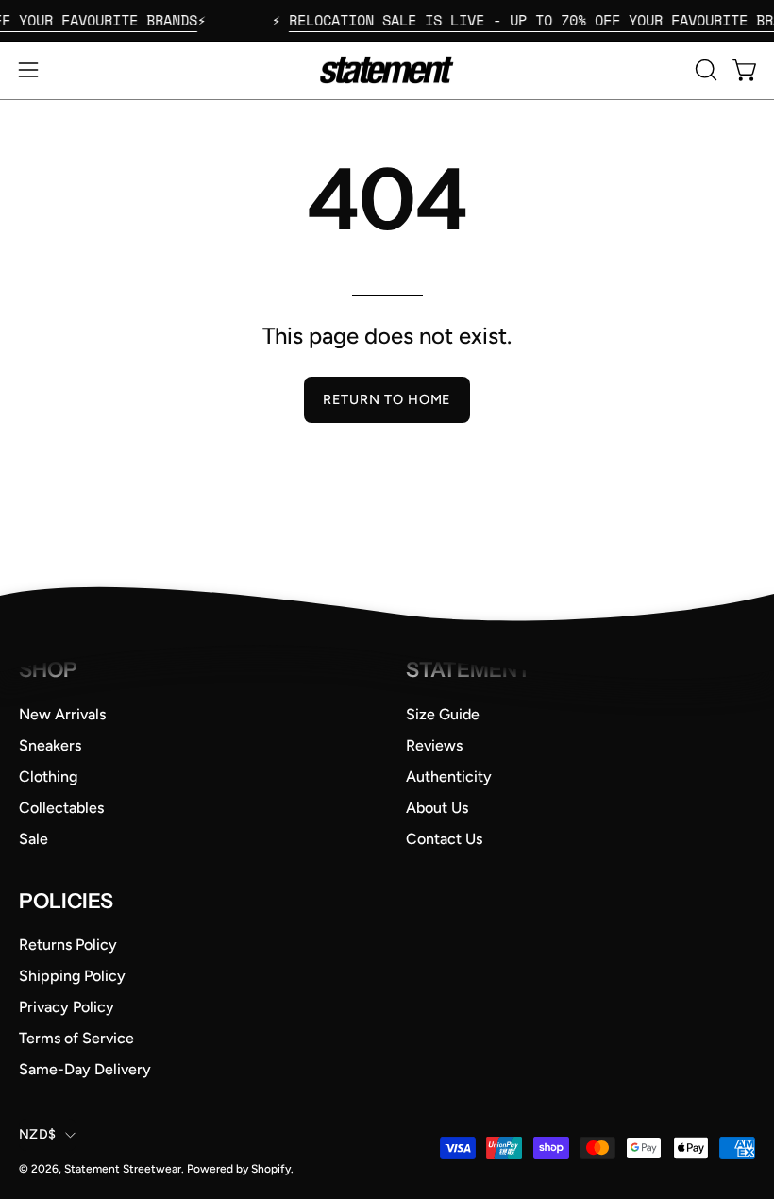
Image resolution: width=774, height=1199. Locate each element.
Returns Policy (68, 945)
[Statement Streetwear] (387, 70)
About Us (437, 807)
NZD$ (37, 1134)
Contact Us (444, 838)
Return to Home (387, 399)
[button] (704, 70)
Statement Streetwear (122, 1168)
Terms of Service (76, 1038)
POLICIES (66, 900)
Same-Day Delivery (85, 1069)
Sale (33, 838)
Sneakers (50, 744)
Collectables (61, 807)
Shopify (271, 1168)
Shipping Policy (72, 976)
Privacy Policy (66, 1007)
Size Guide (443, 713)
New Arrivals (62, 713)
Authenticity (449, 776)
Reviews (434, 744)
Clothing (48, 776)
